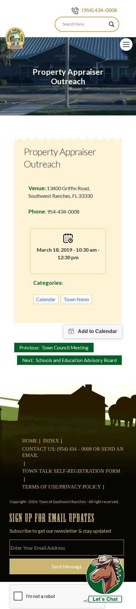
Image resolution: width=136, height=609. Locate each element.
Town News (76, 299)
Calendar (46, 299)
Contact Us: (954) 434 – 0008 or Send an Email (73, 452)
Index (51, 440)
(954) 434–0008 (99, 10)
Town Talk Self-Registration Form (71, 471)
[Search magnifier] (111, 24)
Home (29, 440)
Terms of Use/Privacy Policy (61, 486)
